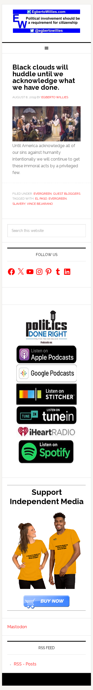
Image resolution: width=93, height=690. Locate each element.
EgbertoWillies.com (46, 21)
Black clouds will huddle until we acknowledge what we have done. (43, 77)
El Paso (41, 198)
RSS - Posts (25, 664)
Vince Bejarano (40, 204)
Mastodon (17, 626)
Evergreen (43, 193)
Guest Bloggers (66, 193)
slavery (18, 204)
